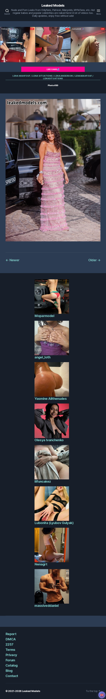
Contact (12, 676)
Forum (10, 660)
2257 (9, 644)
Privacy (11, 655)
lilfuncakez (43, 481)
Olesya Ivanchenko (49, 440)
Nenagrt (41, 564)
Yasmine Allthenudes (51, 399)
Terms (10, 650)
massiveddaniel (47, 606)
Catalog (12, 665)
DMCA (11, 639)
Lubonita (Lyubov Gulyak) (54, 523)
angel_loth (42, 357)
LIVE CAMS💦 (53, 69)
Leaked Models (52, 5)
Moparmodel (44, 316)
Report (11, 634)
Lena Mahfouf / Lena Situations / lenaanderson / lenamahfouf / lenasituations (53, 77)
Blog (9, 671)
